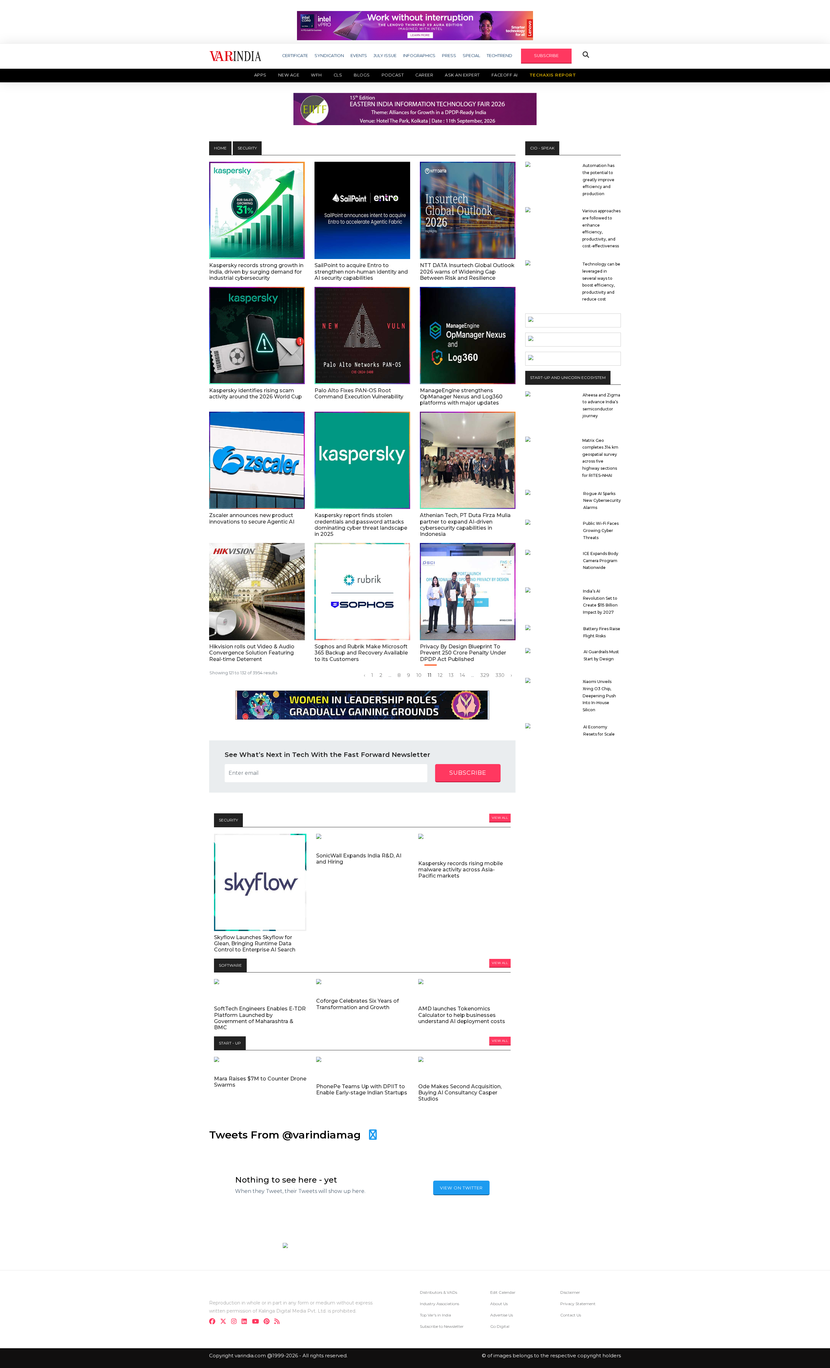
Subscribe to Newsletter (442, 1326)
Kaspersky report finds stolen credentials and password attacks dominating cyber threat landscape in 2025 (360, 524)
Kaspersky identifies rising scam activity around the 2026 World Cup (255, 393)
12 (440, 675)
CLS (338, 75)
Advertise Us (501, 1315)
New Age (289, 75)
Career (424, 75)
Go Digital (499, 1326)
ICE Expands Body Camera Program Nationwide (600, 560)
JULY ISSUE (385, 55)
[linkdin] (246, 1322)
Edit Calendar (503, 1292)
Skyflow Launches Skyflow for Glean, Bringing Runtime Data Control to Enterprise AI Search (254, 943)
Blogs (362, 75)
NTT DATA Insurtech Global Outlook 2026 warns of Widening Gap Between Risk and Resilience (467, 271)
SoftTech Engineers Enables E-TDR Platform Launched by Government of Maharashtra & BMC (260, 1018)
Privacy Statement (578, 1303)
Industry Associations (439, 1303)
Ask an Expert (462, 75)
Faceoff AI (505, 75)
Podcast (393, 75)
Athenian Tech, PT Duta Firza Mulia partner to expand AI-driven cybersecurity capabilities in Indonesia (465, 524)
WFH (316, 75)
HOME (220, 148)
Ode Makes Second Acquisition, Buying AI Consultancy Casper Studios (460, 1092)
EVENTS (358, 55)
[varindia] (279, 1322)
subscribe (467, 772)
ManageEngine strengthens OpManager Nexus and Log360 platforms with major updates (461, 396)
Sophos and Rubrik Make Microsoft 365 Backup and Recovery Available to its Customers (361, 652)
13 (451, 675)
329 (484, 675)
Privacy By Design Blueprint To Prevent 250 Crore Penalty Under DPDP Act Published (463, 652)
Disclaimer (570, 1292)
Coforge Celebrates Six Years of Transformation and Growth (357, 1004)
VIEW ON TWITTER (461, 1187)
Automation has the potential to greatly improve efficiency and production (598, 179)
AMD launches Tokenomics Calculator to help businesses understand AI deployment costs (461, 1015)
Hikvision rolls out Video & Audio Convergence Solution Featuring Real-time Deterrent (251, 652)
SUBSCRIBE (546, 55)
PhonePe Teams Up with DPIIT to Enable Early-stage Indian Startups (361, 1089)
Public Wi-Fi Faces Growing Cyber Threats (601, 530)
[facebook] (214, 1322)
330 (499, 675)
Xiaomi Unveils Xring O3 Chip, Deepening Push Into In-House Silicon (599, 695)
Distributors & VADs (438, 1292)
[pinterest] (268, 1322)
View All (500, 818)
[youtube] (257, 1322)
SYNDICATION (329, 55)
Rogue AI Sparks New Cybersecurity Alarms (602, 500)
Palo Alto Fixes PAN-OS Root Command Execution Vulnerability (358, 393)
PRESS (449, 55)
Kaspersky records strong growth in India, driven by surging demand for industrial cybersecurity (256, 271)
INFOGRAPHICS (419, 55)
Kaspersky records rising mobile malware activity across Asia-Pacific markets (460, 869)
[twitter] (225, 1322)
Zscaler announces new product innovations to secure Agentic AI (251, 518)
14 (462, 675)
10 (418, 675)
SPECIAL (471, 55)
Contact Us (570, 1315)
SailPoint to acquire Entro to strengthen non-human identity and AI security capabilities (361, 271)
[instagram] (236, 1322)
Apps (260, 75)
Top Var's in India (435, 1315)
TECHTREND (499, 55)
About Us (499, 1303)
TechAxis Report (552, 75)
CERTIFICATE (295, 55)
